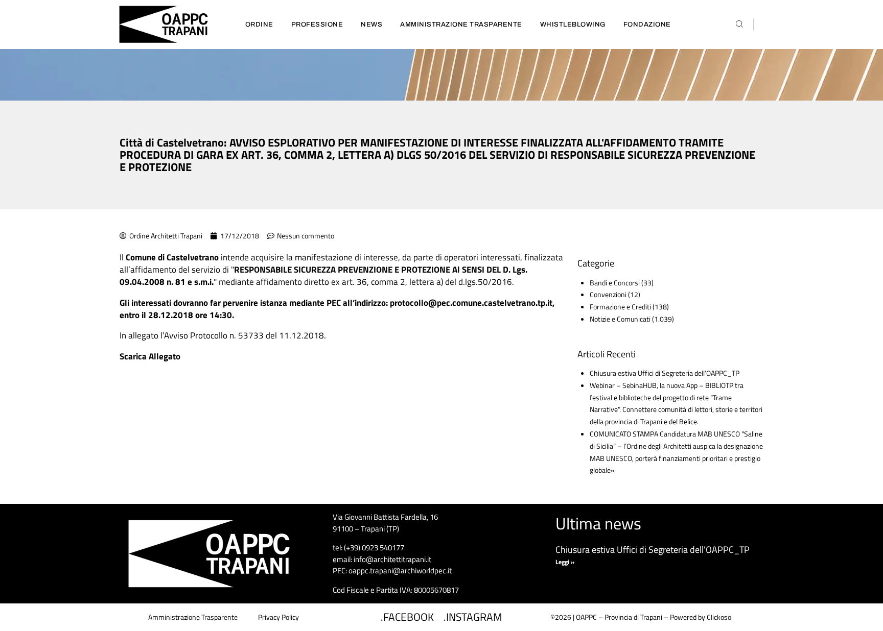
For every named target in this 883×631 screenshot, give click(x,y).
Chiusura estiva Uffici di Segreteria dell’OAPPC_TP (664, 373)
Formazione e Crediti (620, 306)
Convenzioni (608, 294)
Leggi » (564, 562)
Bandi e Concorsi (615, 282)
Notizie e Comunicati (620, 318)
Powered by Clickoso (700, 617)
